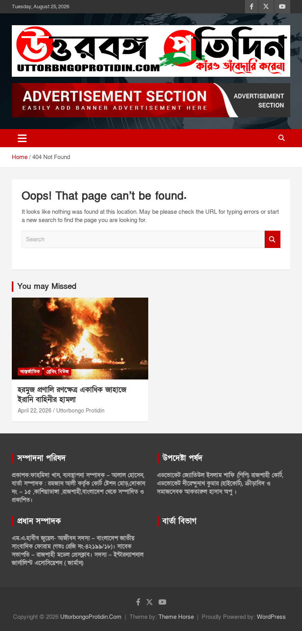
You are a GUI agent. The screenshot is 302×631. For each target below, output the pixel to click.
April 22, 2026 (35, 410)
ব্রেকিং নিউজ (57, 371)
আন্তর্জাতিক (30, 371)
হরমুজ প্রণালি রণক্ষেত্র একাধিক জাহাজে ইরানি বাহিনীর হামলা (72, 395)
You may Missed (46, 286)
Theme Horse (176, 617)
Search (272, 239)
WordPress (271, 617)
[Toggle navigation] (22, 138)
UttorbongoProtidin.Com (91, 617)
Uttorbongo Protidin (80, 410)
